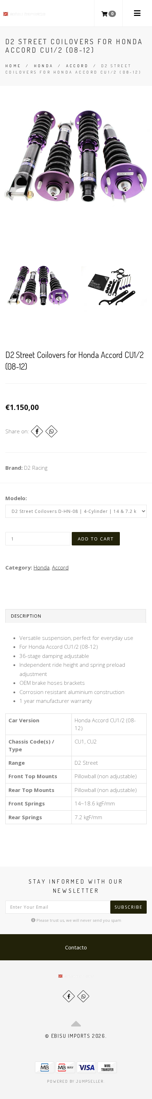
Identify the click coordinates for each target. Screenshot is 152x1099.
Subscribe (128, 907)
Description (26, 616)
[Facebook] (37, 431)
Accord (77, 65)
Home (13, 65)
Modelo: (16, 498)
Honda (44, 65)
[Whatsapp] (83, 996)
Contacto (76, 947)
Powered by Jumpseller (75, 1081)
